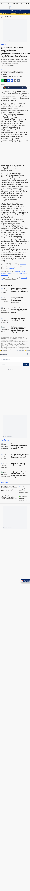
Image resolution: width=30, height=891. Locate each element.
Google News (4, 275)
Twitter (23, 271)
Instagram (4, 273)
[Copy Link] (18, 80)
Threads (20, 273)
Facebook (17, 271)
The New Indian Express (6, 1)
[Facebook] (8, 80)
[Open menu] (1, 4)
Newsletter (23, 264)
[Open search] (3, 4)
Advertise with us (7, 41)
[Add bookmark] (28, 44)
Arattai (24, 273)
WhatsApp (11, 268)
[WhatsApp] (2, 80)
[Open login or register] (28, 4)
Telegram (14, 273)
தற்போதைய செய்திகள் (16, 11)
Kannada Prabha (16, 1)
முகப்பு (6, 11)
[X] (5, 80)
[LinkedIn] (12, 80)
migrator (3, 84)
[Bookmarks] (26, 4)
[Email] (15, 80)
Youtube (9, 273)
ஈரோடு (3, 44)
